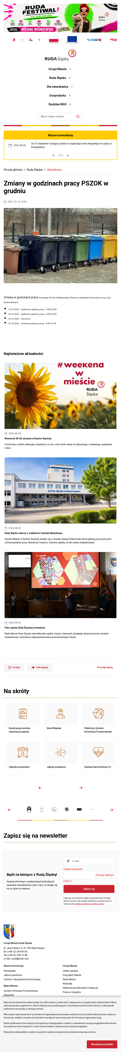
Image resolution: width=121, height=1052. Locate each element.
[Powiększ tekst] (39, 40)
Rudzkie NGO (58, 104)
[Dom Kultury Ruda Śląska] (92, 809)
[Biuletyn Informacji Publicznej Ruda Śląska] (113, 40)
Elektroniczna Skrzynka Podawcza (80, 987)
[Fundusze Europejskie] (72, 39)
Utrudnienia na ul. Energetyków (71, 145)
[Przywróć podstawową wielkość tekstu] (31, 39)
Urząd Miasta (58, 69)
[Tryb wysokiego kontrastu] (13, 40)
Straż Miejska (60, 720)
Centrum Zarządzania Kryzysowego (22, 979)
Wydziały (67, 983)
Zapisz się (89, 888)
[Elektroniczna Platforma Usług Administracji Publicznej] (94, 39)
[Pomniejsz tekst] (22, 40)
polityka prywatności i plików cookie (89, 904)
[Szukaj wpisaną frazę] (78, 116)
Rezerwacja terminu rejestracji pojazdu (22, 720)
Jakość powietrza (60, 758)
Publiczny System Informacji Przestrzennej (98, 720)
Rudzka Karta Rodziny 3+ (98, 758)
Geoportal (9, 995)
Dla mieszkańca (57, 86)
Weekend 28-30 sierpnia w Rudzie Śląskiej (60, 406)
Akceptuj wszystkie (102, 1044)
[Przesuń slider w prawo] (80, 787)
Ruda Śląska (57, 78)
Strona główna (13, 169)
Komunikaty (10, 970)
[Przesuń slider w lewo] (40, 787)
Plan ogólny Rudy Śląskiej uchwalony (60, 595)
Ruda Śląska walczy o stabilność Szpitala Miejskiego (60, 501)
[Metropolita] (29, 809)
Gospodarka (57, 95)
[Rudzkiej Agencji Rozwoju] (41, 809)
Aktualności (54, 169)
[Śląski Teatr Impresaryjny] (79, 809)
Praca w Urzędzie (72, 992)
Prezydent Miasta (72, 975)
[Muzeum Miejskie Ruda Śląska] (54, 809)
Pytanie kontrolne (72, 869)
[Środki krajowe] (53, 39)
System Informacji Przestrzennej (21, 990)
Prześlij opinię (105, 667)
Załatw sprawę (70, 970)
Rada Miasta (69, 979)
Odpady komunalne (22, 758)
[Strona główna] (60, 55)
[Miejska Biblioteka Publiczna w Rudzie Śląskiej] (66, 809)
